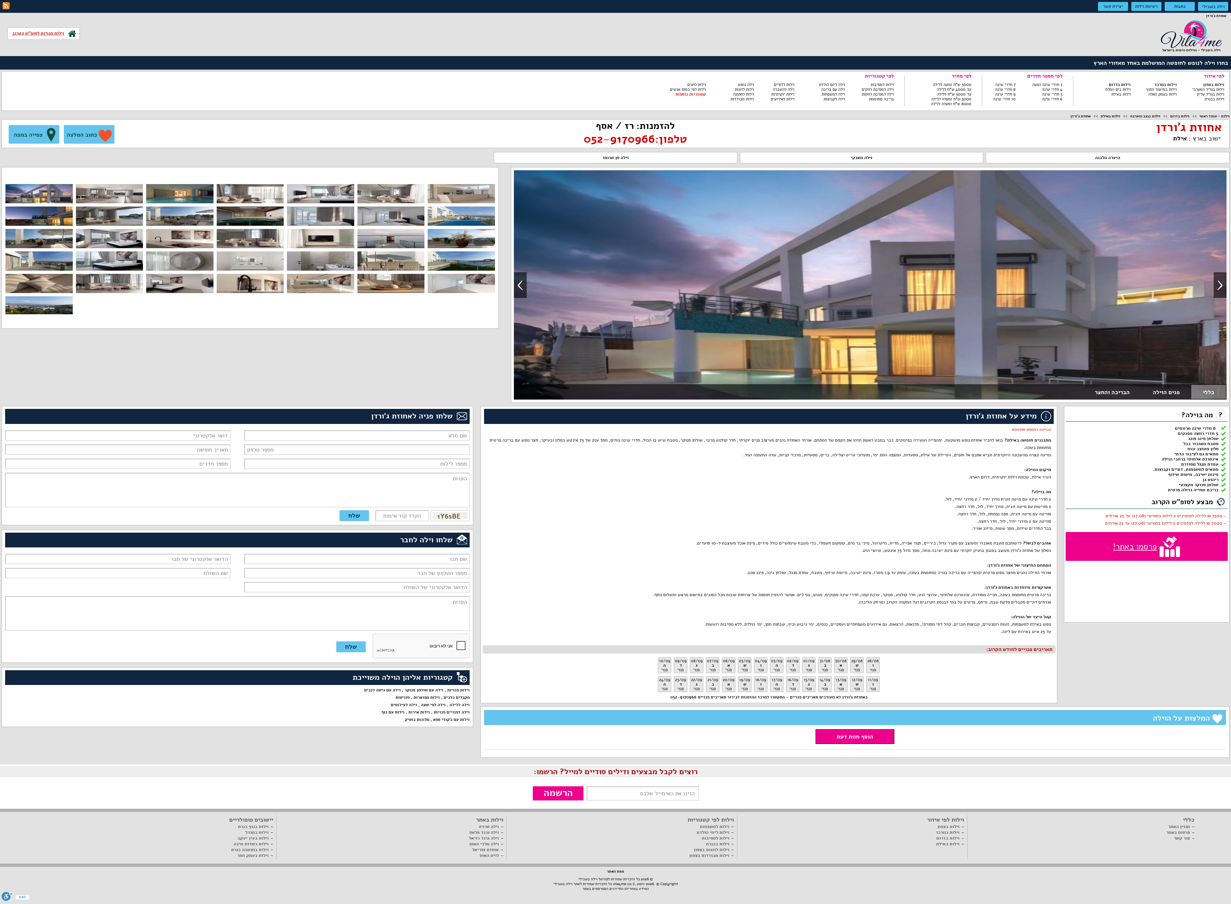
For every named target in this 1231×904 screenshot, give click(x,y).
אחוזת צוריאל (485, 850)
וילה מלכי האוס (484, 844)
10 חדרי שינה (1004, 99)
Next (1220, 285)
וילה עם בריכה (833, 89)
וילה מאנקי (861, 158)
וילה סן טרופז (616, 158)
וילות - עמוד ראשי (1214, 116)
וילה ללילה (459, 705)
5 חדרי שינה (1052, 94)
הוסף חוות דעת (855, 736)
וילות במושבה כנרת (250, 850)
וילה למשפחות (833, 94)
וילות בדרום (1120, 85)
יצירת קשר (1113, 6)
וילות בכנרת (1214, 99)
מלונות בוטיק (417, 719)
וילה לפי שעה (433, 705)
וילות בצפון (1213, 85)
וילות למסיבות (882, 85)
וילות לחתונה (743, 94)
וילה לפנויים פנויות (452, 712)
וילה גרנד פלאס (484, 832)
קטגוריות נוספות (690, 94)
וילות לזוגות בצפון (711, 850)
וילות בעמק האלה (1162, 94)
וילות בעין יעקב (253, 838)
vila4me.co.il (624, 883)
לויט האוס (489, 855)
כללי (1208, 392)
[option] (870, 285)
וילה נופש (746, 85)
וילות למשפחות (714, 827)
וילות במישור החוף (1161, 89)
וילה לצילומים (404, 705)
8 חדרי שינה (1005, 89)
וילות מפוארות (427, 697)
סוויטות (403, 697)
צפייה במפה (28, 135)
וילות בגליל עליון (1210, 94)
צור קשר (1182, 838)
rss (6, 6)
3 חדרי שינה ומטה (1047, 85)
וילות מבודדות (742, 99)
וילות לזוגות (744, 89)
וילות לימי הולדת (713, 832)
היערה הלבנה (1107, 158)
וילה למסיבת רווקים (878, 89)
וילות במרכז (1166, 85)
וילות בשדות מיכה (251, 844)
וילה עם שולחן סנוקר (424, 690)
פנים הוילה (1166, 392)
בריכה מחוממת (881, 99)
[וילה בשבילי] (1191, 33)
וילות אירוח (419, 712)
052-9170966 (683, 697)
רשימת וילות (1146, 6)
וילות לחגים (696, 85)
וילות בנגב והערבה (1145, 116)
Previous (520, 285)
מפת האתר (615, 871)
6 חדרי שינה (1052, 99)
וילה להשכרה (783, 89)
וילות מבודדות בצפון (709, 855)
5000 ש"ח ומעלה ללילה (951, 99)
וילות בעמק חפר (253, 855)
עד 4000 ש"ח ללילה (954, 89)
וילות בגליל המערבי (1208, 89)
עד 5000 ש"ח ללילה (954, 94)
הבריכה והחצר (1112, 392)
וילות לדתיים (784, 85)
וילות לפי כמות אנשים (688, 89)
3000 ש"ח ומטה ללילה (952, 85)
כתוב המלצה (82, 135)
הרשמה (558, 792)
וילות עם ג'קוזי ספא (451, 719)
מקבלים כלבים (457, 697)
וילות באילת (1121, 94)
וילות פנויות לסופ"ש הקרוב (38, 33)
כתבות (1179, 6)
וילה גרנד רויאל (484, 838)
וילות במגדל (257, 832)
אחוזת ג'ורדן (1080, 116)
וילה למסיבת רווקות (878, 94)
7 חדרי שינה (1005, 85)
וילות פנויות (458, 690)
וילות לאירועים (782, 99)
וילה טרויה (489, 827)
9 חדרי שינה (1005, 94)
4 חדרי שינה (1052, 89)
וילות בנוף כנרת (253, 827)
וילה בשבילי (1213, 7)
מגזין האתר (1179, 827)
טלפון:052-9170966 (635, 139)
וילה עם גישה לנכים (382, 690)
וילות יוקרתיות (782, 94)
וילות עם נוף (393, 712)
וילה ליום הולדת (832, 85)
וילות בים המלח (1118, 89)
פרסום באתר (1178, 832)
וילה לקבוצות (834, 99)
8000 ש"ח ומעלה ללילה (951, 104)
